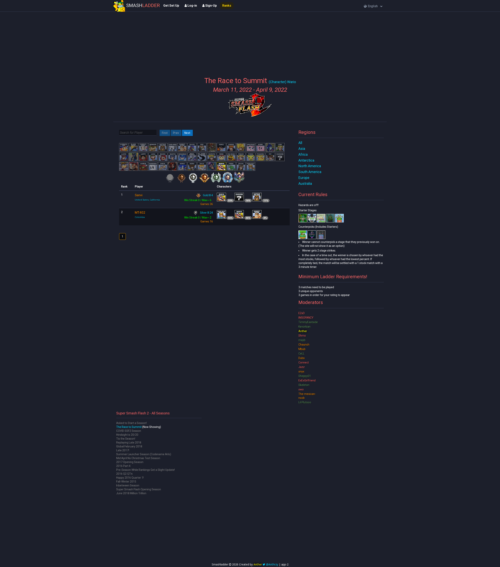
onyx (301, 371)
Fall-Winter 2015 (126, 481)
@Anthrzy (272, 564)
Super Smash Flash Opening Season (138, 489)
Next (187, 132)
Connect (303, 362)
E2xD (301, 313)
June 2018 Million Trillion (131, 493)
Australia (305, 183)
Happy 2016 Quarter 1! (130, 477)
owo (301, 389)
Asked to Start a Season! (131, 423)
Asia (301, 149)
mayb (301, 340)
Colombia (140, 217)
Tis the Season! (125, 438)
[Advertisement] (250, 42)
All (300, 143)
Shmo (302, 335)
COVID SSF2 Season (128, 430)
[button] (373, 6)
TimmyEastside (308, 322)
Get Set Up (171, 5)
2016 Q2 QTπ (124, 473)
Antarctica (306, 160)
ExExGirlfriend (307, 380)
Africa (303, 154)
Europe (303, 178)
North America (309, 166)
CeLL (301, 353)
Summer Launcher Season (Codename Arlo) (143, 454)
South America (309, 172)
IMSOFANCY (305, 317)
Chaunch (303, 344)
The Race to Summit (129, 426)
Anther (302, 331)
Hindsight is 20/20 (127, 434)
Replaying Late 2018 (128, 442)
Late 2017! (122, 450)
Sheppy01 (304, 376)
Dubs (301, 358)
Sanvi (139, 195)
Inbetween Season (127, 485)
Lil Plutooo (304, 402)
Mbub (301, 349)
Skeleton (303, 385)
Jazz (301, 367)
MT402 (140, 212)
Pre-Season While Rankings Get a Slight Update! (145, 469)
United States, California (147, 199)
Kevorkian (304, 326)
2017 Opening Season (129, 462)
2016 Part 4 (123, 465)
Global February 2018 (129, 446)
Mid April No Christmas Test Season (138, 458)
